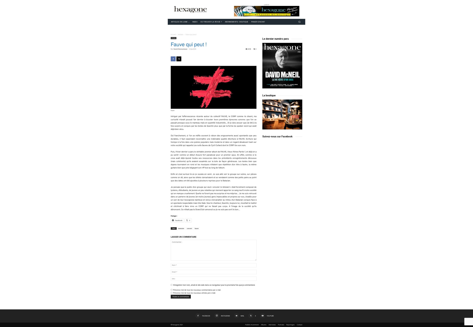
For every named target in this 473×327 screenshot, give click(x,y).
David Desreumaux (180, 49)
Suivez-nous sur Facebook (277, 136)
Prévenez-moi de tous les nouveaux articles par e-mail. (194, 293)
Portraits (281, 325)
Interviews (272, 325)
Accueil (173, 35)
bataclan (181, 228)
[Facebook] (173, 58)
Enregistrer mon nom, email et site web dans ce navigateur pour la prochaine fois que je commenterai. (214, 285)
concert (189, 228)
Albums (263, 325)
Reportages (290, 325)
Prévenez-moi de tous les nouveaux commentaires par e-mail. (197, 290)
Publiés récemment (252, 325)
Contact (299, 325)
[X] (178, 58)
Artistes (180, 35)
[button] (299, 22)
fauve (197, 228)
